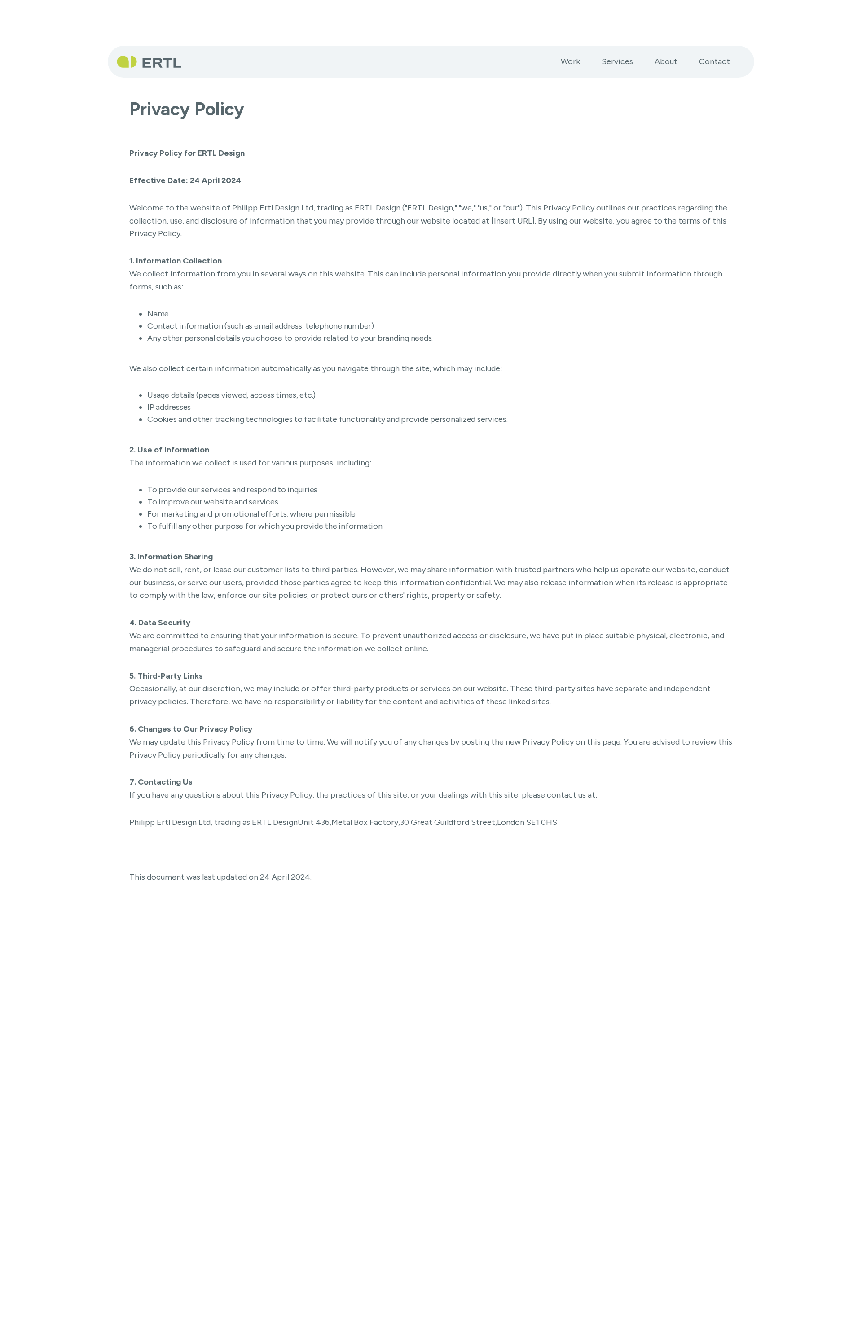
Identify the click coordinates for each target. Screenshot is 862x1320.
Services (617, 61)
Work (570, 61)
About (666, 61)
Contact (714, 61)
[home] (153, 61)
